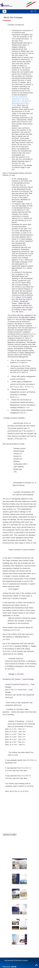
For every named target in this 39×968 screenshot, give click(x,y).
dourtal (13, 967)
